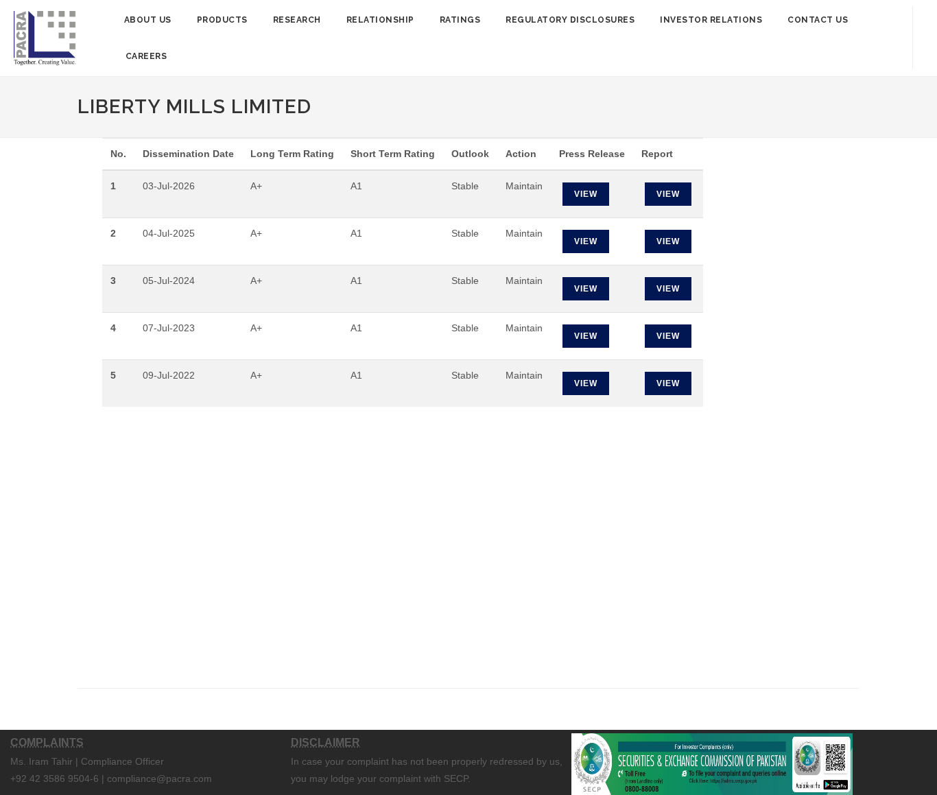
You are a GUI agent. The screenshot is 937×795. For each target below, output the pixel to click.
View (585, 194)
